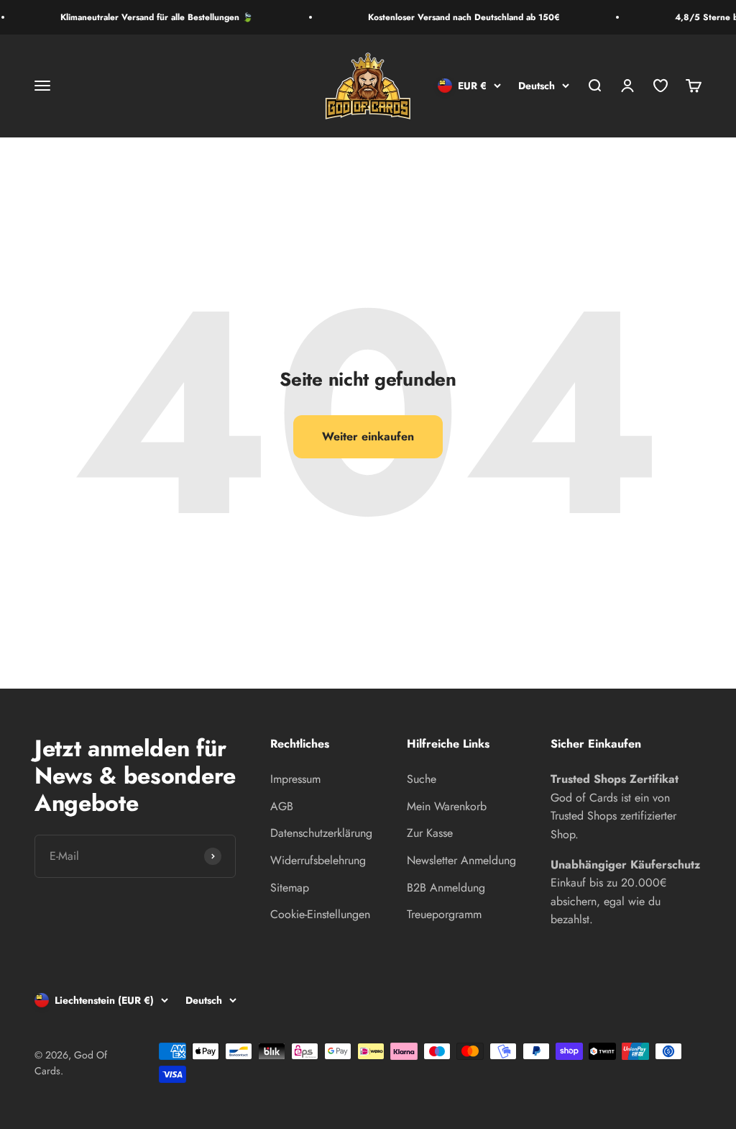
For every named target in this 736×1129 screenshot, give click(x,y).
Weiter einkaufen (368, 436)
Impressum (295, 779)
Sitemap (289, 887)
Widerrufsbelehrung (318, 860)
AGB (281, 806)
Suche (421, 779)
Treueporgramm (444, 914)
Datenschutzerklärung (321, 833)
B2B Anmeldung (446, 887)
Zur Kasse (430, 833)
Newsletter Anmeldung (461, 860)
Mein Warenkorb (447, 806)
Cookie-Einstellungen (320, 914)
